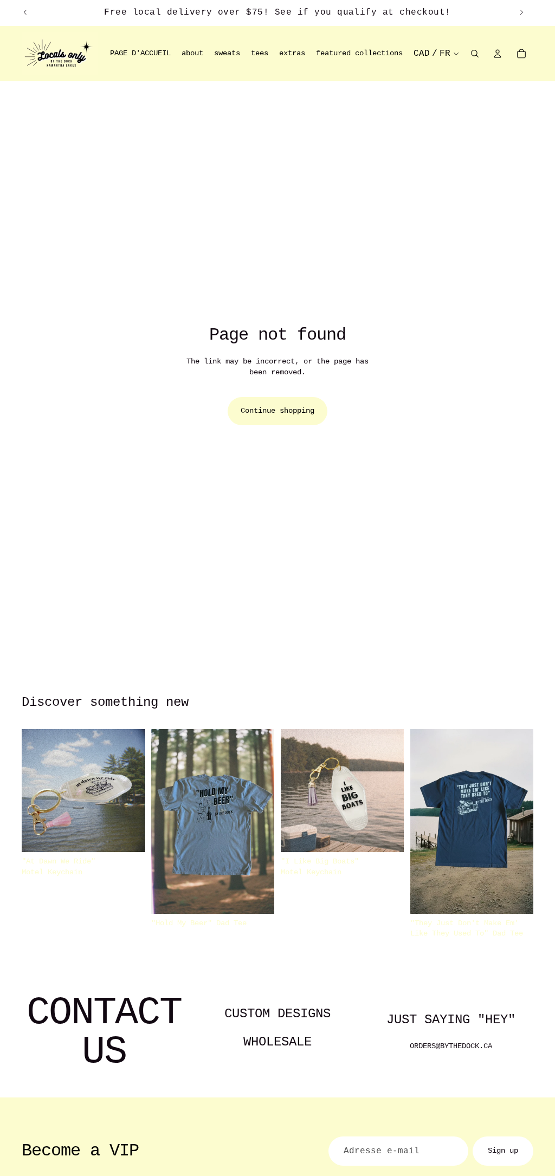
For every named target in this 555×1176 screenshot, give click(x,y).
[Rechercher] (475, 54)
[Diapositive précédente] (25, 12)
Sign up (503, 1150)
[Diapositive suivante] (521, 12)
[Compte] (497, 54)
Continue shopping (277, 410)
